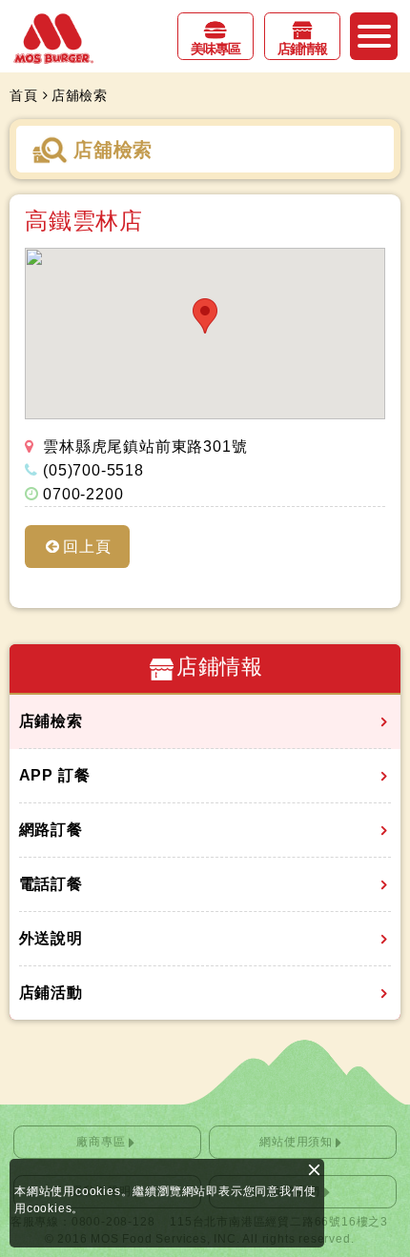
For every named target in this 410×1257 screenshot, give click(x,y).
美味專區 (215, 48)
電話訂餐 (51, 884)
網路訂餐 (51, 829)
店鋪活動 (51, 992)
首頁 (24, 95)
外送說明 (51, 938)
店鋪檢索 (51, 721)
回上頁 (87, 546)
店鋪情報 (302, 48)
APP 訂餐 (55, 775)
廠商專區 (100, 1141)
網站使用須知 (296, 1141)
